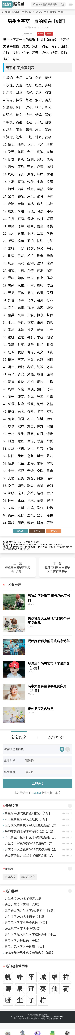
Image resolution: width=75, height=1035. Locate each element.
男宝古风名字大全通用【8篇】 (25, 946)
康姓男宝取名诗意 (41, 709)
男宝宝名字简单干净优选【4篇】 (27, 922)
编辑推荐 (9, 869)
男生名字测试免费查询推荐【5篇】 (28, 813)
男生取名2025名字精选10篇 (23, 898)
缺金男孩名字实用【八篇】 (23, 904)
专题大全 (40, 1015)
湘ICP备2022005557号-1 (58, 1017)
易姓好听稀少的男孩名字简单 (49, 641)
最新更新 (35, 1015)
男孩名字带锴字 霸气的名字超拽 (49, 598)
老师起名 (53, 531)
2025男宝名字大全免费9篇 (22, 928)
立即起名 (38, 783)
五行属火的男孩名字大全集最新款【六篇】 (29, 826)
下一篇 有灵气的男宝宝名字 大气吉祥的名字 (57, 567)
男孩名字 (41, 12)
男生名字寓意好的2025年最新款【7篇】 (27, 844)
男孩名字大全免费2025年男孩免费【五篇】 (29, 850)
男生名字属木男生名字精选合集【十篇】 (31, 934)
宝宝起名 (27, 12)
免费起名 (40, 33)
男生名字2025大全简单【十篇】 (26, 916)
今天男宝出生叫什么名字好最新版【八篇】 (29, 838)
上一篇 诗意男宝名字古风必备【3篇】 (17, 567)
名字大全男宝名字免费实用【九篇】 (47, 688)
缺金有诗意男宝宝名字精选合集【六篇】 (28, 856)
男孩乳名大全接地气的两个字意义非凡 (49, 621)
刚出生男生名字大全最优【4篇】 (27, 819)
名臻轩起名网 (10, 12)
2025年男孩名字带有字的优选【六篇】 (30, 831)
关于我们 (44, 1015)
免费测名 (49, 33)
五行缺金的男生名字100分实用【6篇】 (30, 910)
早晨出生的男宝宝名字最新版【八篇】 (49, 666)
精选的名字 (28, 876)
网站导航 (30, 1015)
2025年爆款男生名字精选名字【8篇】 (30, 952)
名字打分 (37, 531)
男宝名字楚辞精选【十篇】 (23, 940)
